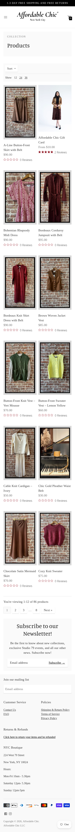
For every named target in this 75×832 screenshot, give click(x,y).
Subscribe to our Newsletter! (37, 629)
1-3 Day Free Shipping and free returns (37, 3)
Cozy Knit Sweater (50, 571)
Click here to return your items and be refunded (29, 737)
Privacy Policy (49, 718)
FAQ (6, 714)
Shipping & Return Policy (55, 709)
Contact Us (9, 709)
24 (20, 77)
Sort (9, 68)
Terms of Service (50, 714)
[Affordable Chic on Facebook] (5, 813)
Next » (48, 610)
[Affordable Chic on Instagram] (10, 813)
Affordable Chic (31, 821)
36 (26, 77)
